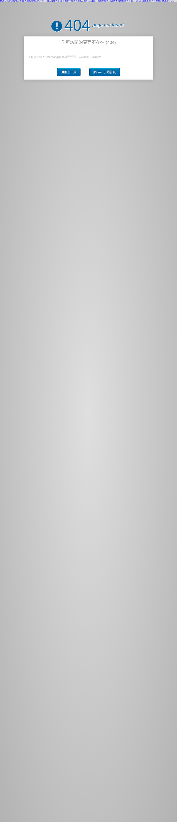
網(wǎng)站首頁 (104, 72)
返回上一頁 (68, 72)
